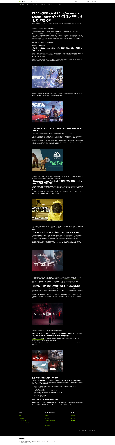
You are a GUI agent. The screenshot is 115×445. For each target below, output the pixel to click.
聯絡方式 (53, 441)
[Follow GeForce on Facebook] (85, 430)
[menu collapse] (26, 1)
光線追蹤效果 (79, 27)
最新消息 (55, 4)
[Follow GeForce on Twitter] (92, 430)
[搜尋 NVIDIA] (85, 1)
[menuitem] (28, 1)
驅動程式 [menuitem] (76, 1)
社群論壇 (47, 418)
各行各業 (38, 1)
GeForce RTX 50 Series (68, 23)
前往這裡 (69, 402)
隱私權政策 (21, 441)
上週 (41, 31)
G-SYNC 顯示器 (22, 420)
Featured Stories (52, 23)
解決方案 (32, 1)
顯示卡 (20, 415)
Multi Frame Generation (37, 24)
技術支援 (73, 420)
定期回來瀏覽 (51, 402)
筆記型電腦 (21, 418)
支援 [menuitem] (80, 1)
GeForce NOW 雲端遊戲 (24, 423)
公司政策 (43, 441)
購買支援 (73, 418)
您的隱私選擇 (28, 441)
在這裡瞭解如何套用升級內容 (72, 282)
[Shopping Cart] (90, 2)
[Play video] (47, 77)
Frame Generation (59, 23)
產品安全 (48, 441)
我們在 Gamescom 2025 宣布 (38, 338)
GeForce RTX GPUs (77, 23)
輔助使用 (38, 441)
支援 (60, 4)
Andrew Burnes (35, 23)
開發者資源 (47, 425)
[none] (85, 1)
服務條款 (34, 441)
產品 (28, 1)
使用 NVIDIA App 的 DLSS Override (71, 278)
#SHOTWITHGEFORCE (50, 420)
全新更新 (74, 226)
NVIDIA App (43, 4)
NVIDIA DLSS (44, 24)
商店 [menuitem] (72, 1)
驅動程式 (50, 4)
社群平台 (47, 423)
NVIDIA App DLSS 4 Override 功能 (55, 404)
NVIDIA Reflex (71, 27)
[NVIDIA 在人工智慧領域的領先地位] (22, 1)
